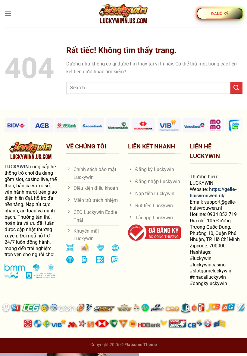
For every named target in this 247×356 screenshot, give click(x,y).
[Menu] (8, 13)
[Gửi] (236, 88)
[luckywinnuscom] (123, 14)
